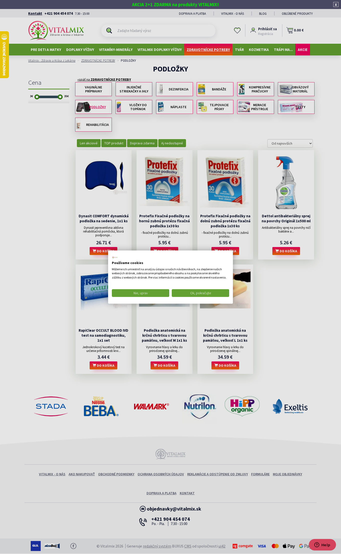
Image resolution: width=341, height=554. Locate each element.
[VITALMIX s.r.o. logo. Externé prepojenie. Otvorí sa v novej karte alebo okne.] (115, 257)
